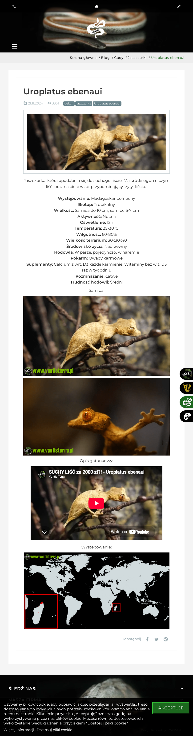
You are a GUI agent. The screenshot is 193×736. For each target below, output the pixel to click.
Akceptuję (171, 708)
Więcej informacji (19, 730)
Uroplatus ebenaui (107, 103)
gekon (68, 103)
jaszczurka (83, 103)
